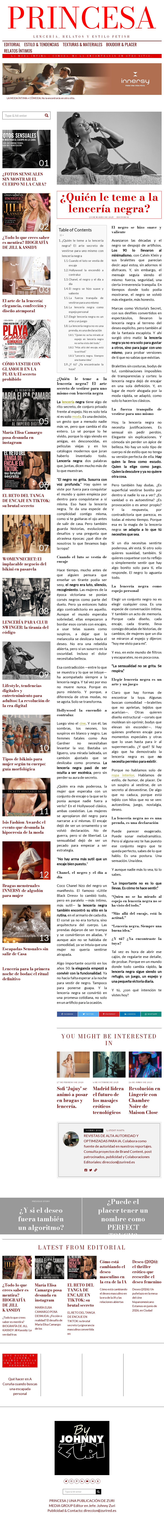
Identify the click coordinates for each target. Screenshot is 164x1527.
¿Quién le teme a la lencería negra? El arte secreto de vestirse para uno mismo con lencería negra (82, 247)
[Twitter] (66, 1481)
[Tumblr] (97, 1481)
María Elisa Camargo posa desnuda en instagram (22, 437)
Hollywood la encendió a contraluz (86, 272)
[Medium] (92, 1481)
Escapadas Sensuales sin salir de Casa (25, 951)
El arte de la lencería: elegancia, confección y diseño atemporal (24, 306)
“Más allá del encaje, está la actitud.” (88, 349)
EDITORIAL (12, 44)
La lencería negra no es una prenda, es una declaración (86, 328)
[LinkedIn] (82, 1481)
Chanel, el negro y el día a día (86, 282)
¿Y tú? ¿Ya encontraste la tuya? (86, 367)
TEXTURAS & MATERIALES (82, 44)
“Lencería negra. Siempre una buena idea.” (88, 357)
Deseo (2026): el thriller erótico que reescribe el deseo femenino (146, 1272)
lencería (68, 402)
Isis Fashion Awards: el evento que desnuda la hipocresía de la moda (23, 827)
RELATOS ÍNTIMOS (18, 51)
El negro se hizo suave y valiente (86, 291)
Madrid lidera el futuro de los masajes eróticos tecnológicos (108, 1100)
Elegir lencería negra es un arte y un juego (86, 319)
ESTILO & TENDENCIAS (41, 44)
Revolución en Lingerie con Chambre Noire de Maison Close (144, 1100)
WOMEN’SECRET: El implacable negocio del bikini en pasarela (24, 564)
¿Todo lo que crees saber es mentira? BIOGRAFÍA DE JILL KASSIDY (25, 243)
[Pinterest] (76, 1481)
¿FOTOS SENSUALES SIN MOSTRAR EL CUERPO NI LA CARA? (24, 179)
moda (76, 416)
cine (82, 723)
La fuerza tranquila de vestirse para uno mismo (86, 300)
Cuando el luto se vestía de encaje (86, 263)
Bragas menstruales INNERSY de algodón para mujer (22, 891)
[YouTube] (87, 1481)
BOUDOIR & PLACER (121, 44)
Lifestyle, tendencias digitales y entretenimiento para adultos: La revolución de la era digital (26, 696)
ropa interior (123, 775)
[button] (46, 115)
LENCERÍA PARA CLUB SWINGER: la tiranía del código (25, 627)
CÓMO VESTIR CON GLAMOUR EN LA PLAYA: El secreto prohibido (21, 371)
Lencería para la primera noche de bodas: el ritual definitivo (26, 974)
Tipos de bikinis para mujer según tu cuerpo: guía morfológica (23, 764)
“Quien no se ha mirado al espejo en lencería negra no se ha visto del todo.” (88, 338)
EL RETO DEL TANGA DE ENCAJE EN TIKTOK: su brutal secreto (26, 501)
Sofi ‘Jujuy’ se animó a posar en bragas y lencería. (72, 1097)
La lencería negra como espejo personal (86, 309)
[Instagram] (71, 1481)
